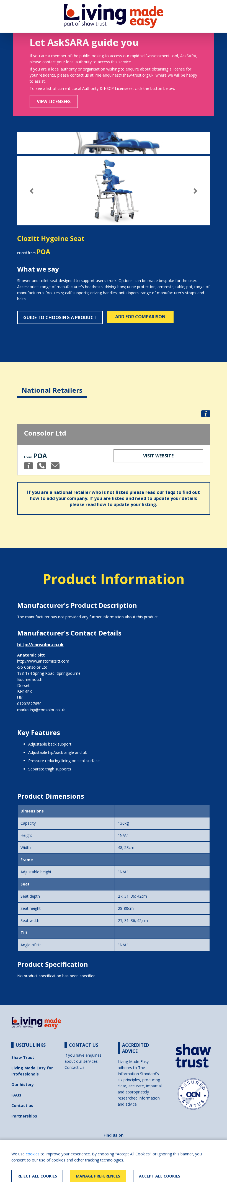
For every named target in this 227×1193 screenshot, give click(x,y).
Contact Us (74, 1067)
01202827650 (29, 703)
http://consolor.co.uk (40, 645)
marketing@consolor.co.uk (41, 709)
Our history (22, 1084)
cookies (33, 1153)
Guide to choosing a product (60, 317)
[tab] (52, 386)
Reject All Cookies (37, 1176)
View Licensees (54, 101)
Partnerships (24, 1116)
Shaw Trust (22, 1057)
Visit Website (158, 456)
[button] (31, 191)
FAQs (16, 1095)
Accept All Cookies (159, 1176)
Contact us (22, 1105)
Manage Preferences (98, 1176)
